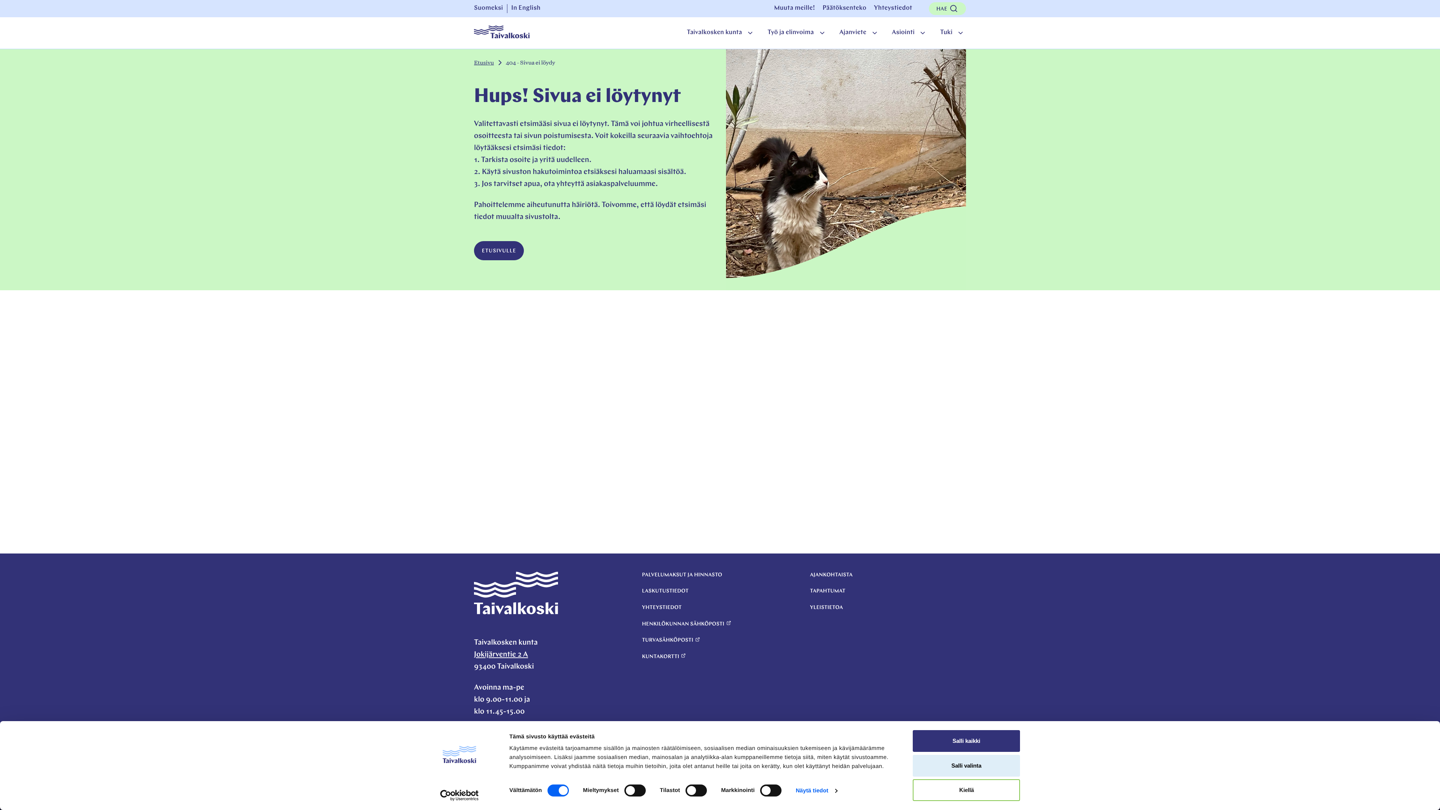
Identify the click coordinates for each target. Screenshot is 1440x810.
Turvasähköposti (667, 640)
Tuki (946, 33)
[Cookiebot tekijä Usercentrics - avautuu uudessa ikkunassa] (459, 795)
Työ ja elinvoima (791, 33)
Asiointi (903, 33)
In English (525, 8)
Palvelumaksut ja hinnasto (682, 575)
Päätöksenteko (844, 8)
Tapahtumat (828, 591)
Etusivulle (499, 251)
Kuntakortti (660, 657)
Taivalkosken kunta (714, 33)
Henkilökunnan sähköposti (683, 624)
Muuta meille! (794, 8)
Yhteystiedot (893, 8)
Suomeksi (488, 8)
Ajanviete (852, 33)
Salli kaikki (966, 741)
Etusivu (484, 62)
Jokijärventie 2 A (501, 654)
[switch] (635, 790)
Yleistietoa (826, 607)
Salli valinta (966, 765)
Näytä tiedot (812, 791)
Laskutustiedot (665, 591)
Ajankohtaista (831, 575)
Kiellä (966, 790)
